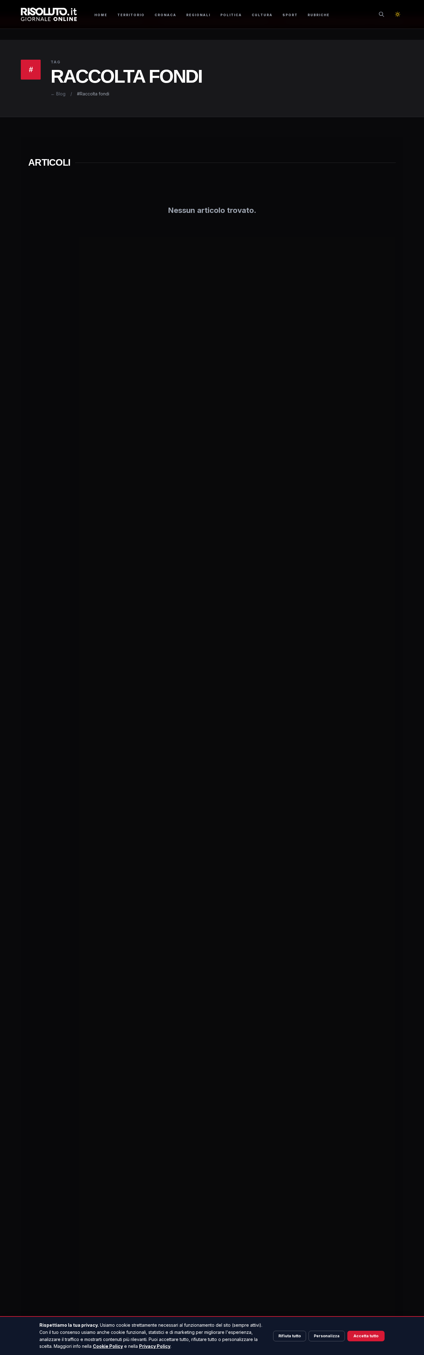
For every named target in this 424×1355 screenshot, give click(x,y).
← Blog (58, 93)
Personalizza (327, 1336)
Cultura (262, 15)
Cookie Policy (108, 1346)
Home (100, 15)
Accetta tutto (366, 1336)
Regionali (198, 15)
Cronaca (165, 15)
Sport (290, 15)
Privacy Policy (154, 1346)
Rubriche (319, 15)
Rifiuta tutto (289, 1336)
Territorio (131, 15)
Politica (231, 15)
